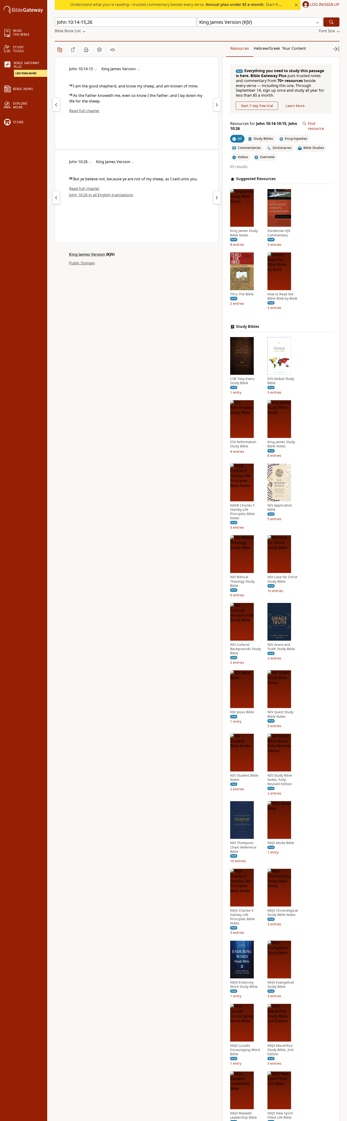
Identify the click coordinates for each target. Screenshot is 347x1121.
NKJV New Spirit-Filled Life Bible (280, 1115)
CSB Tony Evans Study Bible (242, 381)
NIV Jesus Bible (242, 712)
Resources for (263, 126)
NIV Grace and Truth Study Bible (281, 647)
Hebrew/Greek (267, 48)
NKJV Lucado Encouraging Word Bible (245, 1049)
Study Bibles (247, 326)
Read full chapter (84, 110)
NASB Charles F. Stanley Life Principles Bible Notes (242, 511)
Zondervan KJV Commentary (278, 233)
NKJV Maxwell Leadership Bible (243, 1115)
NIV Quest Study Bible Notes (280, 714)
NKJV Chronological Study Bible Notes (282, 912)
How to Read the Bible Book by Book (282, 296)
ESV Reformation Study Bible (243, 444)
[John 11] (217, 104)
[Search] (331, 22)
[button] (319, 5)
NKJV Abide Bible (280, 843)
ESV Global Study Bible (280, 381)
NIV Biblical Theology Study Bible (242, 581)
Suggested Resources (256, 178)
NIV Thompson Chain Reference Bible (243, 847)
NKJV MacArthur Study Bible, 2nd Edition (280, 1049)
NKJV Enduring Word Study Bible (244, 984)
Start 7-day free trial (257, 105)
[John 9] (56, 104)
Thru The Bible (242, 294)
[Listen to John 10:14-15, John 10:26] (112, 50)
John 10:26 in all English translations (101, 195)
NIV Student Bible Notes (244, 777)
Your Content (294, 48)
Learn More (295, 105)
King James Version (87, 254)
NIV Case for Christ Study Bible (282, 579)
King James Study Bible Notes (244, 233)
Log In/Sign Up (324, 4)
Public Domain (82, 263)
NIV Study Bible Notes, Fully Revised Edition (279, 779)
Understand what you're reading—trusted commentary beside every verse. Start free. (177, 4)
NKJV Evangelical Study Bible (280, 984)
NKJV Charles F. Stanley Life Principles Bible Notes (242, 917)
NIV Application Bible (279, 507)
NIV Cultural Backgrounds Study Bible (245, 649)
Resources (239, 48)
